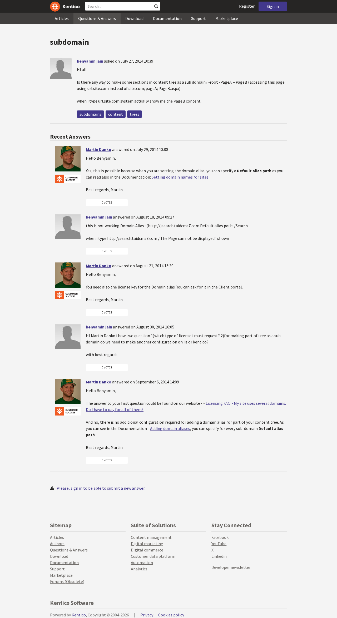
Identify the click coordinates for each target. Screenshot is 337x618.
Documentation (167, 18)
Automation (142, 562)
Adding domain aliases (170, 428)
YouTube (218, 543)
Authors (57, 543)
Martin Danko (98, 149)
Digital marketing (147, 543)
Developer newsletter (231, 567)
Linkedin (219, 556)
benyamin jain (90, 61)
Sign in (273, 6)
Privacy (146, 614)
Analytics (139, 568)
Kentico (79, 614)
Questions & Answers (97, 18)
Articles (62, 18)
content (115, 114)
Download (134, 18)
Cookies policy (171, 614)
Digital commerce (147, 550)
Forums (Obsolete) (67, 581)
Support (198, 18)
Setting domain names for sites (180, 177)
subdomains (90, 114)
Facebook (220, 537)
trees (134, 114)
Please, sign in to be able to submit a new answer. (101, 488)
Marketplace (226, 18)
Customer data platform (153, 556)
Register (247, 6)
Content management (151, 537)
